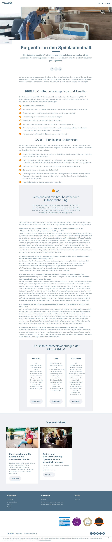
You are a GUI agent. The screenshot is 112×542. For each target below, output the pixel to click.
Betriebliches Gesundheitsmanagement (52, 502)
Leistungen (10, 499)
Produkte (43, 499)
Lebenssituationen (12, 502)
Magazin (77, 499)
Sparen (9, 507)
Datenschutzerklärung (45, 540)
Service (9, 504)
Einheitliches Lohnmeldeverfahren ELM (52, 504)
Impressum (19, 533)
